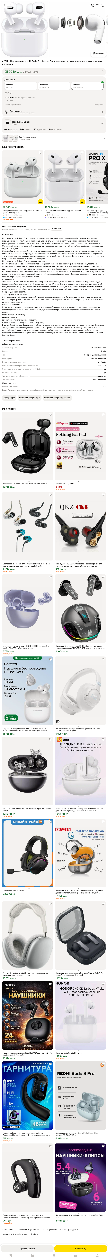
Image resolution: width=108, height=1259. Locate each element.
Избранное (54, 1255)
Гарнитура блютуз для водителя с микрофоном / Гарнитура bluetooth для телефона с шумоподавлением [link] (26, 1134)
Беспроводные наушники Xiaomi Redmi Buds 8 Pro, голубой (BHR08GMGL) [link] (77, 1134)
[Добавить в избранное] (98, 5)
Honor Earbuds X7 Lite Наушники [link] (69, 1053)
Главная (11, 1255)
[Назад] (5, 5)
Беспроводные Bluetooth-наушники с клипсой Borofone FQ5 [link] (79, 1216)
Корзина (75, 1255)
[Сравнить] (92, 5)
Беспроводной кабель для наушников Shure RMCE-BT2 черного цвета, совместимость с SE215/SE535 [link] (26, 565)
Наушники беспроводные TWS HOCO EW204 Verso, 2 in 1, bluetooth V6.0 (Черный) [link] (27, 1054)
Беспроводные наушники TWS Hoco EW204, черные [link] (25, 484)
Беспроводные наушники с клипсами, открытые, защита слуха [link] (27, 809)
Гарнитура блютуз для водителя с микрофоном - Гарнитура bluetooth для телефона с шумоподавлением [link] (26, 1216)
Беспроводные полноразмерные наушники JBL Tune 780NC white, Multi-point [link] (78, 729)
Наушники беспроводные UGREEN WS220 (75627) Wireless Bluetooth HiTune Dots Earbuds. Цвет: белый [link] (25, 729)
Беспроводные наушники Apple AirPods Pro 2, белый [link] (64, 211)
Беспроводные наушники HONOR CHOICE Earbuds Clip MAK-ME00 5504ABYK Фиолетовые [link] (26, 647)
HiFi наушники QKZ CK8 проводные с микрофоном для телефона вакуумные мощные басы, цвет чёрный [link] (79, 565)
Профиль (97, 1255)
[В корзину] (40, 202)
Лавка (32, 1255)
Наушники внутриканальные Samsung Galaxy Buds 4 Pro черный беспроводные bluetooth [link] (79, 974)
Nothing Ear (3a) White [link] (65, 484)
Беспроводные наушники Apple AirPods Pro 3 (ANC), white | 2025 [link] (22, 211)
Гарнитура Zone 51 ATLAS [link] (13, 891)
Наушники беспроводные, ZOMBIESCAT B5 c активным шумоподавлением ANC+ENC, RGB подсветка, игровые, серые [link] (79, 647)
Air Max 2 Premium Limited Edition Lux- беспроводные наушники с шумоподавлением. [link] (25, 974)
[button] (54, 72)
